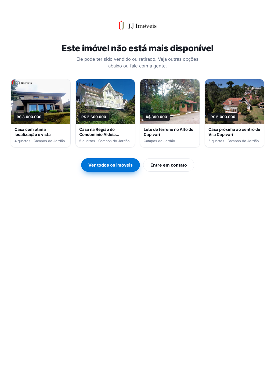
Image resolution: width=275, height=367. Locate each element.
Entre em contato (168, 165)
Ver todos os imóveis (110, 165)
